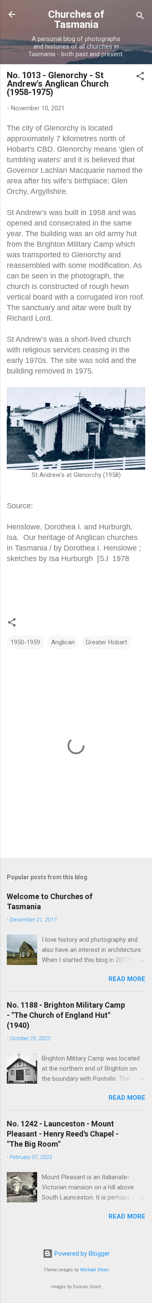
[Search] (140, 17)
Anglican (63, 642)
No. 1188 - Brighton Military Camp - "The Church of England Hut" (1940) (66, 1015)
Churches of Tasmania (76, 19)
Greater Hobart (106, 642)
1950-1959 (25, 642)
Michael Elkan (94, 1270)
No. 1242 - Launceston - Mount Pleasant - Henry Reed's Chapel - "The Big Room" (63, 1133)
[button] (140, 77)
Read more (127, 979)
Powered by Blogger (81, 1253)
